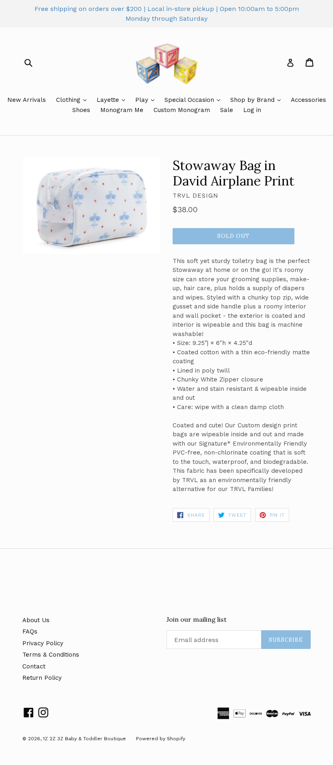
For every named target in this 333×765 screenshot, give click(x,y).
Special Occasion (190, 99)
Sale (226, 110)
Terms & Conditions (50, 654)
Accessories (308, 99)
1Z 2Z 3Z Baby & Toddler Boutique (84, 738)
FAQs (29, 631)
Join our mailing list (196, 619)
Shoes (81, 110)
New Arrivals (26, 99)
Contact (33, 666)
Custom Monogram (182, 110)
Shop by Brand (253, 99)
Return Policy (42, 677)
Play (142, 99)
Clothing (69, 99)
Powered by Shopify (160, 738)
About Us (36, 620)
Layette (109, 99)
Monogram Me (121, 110)
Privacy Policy (42, 643)
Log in (252, 110)
